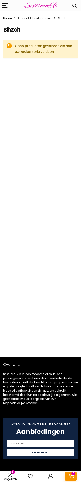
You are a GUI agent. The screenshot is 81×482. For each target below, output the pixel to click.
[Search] (75, 5)
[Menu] (5, 5)
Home (7, 18)
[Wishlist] (30, 476)
